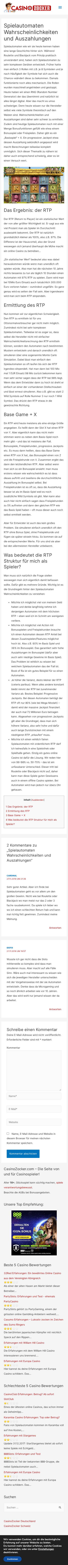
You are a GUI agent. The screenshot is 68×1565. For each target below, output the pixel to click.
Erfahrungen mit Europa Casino (22, 1361)
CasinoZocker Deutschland (19, 1521)
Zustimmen (12, 1559)
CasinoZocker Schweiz (17, 1526)
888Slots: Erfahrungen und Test (22, 1453)
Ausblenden (38, 800)
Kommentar (13, 1047)
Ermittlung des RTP (18, 810)
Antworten (55, 927)
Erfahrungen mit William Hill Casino (24, 1342)
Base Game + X (15, 815)
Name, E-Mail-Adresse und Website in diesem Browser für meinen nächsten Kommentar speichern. (31, 1138)
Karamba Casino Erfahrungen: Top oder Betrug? (32, 1417)
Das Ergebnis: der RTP (19, 806)
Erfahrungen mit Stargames (20, 1435)
